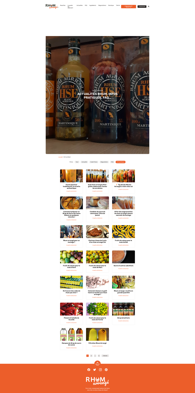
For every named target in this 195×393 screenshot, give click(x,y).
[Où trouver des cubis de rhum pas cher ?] (71, 282)
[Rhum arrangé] (52, 6)
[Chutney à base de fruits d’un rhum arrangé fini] (97, 231)
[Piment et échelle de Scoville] (71, 309)
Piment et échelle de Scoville (71, 319)
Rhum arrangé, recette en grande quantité (123, 292)
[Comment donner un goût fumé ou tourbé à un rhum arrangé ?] (97, 282)
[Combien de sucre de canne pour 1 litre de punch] (97, 202)
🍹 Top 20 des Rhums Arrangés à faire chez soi (123, 185)
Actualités (80, 5)
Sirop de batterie (123, 318)
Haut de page (97, 365)
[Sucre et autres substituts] (123, 256)
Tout (77, 162)
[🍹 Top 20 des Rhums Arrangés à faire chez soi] (123, 175)
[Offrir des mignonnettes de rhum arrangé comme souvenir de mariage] (123, 202)
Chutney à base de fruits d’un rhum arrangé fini (97, 241)
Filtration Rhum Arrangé (97, 343)
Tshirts (118, 5)
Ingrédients (92, 5)
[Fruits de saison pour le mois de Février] (97, 309)
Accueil (60, 157)
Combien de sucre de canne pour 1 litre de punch (97, 213)
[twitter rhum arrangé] (94, 369)
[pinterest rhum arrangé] (106, 369)
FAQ (86, 5)
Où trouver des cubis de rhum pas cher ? (71, 292)
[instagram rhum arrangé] (100, 369)
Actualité (84, 162)
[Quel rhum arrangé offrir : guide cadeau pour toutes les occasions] (97, 175)
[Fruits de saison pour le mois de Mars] (97, 256)
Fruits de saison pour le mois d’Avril (71, 266)
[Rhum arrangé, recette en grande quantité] (123, 282)
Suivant (105, 355)
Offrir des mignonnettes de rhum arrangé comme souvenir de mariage (123, 213)
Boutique (111, 5)
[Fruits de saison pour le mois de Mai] (123, 231)
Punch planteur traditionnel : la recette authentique (71, 186)
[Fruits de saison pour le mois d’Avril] (71, 256)
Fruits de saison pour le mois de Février (97, 319)
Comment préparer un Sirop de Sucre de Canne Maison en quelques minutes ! (71, 214)
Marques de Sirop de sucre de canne (71, 344)
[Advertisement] (97, 24)
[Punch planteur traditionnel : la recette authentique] (71, 175)
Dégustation (104, 162)
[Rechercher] (148, 6)
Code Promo (93, 162)
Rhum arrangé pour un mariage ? (71, 241)
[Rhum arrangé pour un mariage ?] (71, 231)
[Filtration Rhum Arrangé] (97, 334)
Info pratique (120, 162)
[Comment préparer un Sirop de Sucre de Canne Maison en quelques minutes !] (71, 202)
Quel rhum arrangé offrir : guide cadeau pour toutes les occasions (97, 186)
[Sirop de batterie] (123, 309)
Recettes (62, 5)
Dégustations (102, 5)
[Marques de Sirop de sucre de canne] (71, 334)
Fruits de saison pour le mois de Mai (123, 241)
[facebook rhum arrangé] (88, 369)
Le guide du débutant (70, 6)
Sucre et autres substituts (123, 266)
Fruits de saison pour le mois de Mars (97, 266)
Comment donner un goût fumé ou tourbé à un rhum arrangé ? (97, 292)
